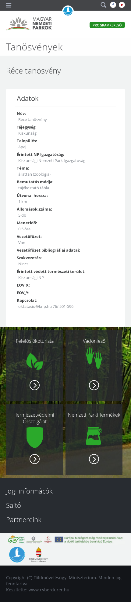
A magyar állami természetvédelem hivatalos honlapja (68, 11)
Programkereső (107, 25)
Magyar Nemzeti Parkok (29, 24)
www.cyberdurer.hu (49, 590)
